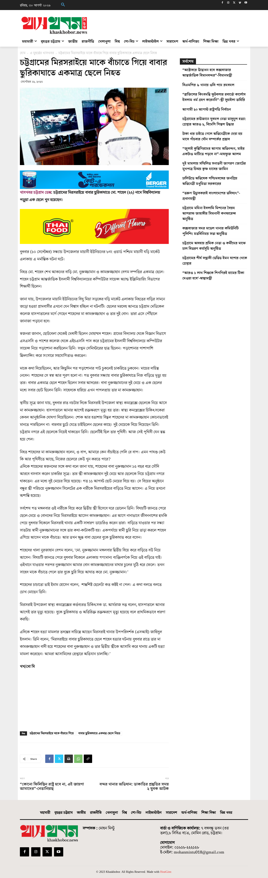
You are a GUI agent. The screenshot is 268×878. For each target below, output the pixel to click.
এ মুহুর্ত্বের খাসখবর (42, 53)
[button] (63, 5)
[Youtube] (245, 3)
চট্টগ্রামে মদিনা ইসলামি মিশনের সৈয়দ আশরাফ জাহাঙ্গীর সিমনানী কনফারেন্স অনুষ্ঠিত (209, 213)
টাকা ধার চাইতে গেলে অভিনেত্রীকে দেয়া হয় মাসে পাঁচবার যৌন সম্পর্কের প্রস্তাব (212, 136)
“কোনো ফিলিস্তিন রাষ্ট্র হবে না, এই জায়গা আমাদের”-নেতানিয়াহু (52, 786)
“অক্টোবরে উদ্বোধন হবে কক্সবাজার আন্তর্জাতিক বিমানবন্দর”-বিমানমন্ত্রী (207, 72)
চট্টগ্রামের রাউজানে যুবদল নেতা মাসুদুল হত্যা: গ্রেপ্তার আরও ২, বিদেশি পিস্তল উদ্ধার (214, 121)
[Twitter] (234, 3)
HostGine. (166, 871)
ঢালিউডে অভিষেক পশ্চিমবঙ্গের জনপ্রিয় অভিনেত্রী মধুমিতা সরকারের (209, 181)
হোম (23, 53)
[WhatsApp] (78, 759)
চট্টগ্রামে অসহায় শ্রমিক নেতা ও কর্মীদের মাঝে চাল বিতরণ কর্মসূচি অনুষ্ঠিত (214, 246)
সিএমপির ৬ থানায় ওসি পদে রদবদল (208, 85)
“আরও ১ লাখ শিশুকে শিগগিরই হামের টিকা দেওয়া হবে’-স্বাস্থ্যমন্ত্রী (213, 275)
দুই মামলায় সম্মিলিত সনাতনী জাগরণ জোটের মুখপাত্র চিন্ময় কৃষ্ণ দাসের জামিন (214, 166)
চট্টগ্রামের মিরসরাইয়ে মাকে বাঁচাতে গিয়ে (52, 733)
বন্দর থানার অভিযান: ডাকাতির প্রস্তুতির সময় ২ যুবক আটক (134, 786)
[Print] (68, 759)
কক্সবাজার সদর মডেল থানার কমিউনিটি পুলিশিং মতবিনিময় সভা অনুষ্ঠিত (210, 231)
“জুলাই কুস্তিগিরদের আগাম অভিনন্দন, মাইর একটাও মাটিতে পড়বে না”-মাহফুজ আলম (213, 151)
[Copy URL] (88, 759)
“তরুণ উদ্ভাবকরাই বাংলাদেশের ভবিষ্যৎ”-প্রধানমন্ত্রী (211, 196)
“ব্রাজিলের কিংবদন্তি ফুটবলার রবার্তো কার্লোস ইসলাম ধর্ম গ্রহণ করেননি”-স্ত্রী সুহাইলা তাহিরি (214, 97)
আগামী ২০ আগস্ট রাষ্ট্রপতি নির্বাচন (206, 109)
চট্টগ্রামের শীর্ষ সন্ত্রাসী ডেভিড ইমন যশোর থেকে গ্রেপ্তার (214, 260)
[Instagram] (228, 3)
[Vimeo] (239, 3)
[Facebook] (222, 3)
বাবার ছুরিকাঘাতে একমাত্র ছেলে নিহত (99, 733)
